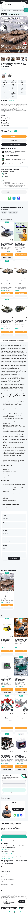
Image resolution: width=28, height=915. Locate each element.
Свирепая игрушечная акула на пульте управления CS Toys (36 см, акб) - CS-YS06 (20, 717)
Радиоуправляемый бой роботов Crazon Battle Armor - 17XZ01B (6, 717)
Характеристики (12, 340)
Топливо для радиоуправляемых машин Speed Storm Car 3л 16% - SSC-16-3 (20, 756)
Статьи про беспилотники (7, 879)
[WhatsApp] (9, 199)
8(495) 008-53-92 (5, 849)
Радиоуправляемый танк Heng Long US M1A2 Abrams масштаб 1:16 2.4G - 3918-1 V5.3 (21, 321)
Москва (12, 171)
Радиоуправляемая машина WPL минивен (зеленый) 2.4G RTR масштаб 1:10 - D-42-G (20, 679)
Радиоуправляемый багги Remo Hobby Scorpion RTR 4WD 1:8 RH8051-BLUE (21, 640)
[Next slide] (26, 28)
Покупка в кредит (5, 887)
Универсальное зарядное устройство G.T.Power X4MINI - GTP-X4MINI (7, 679)
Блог (2, 876)
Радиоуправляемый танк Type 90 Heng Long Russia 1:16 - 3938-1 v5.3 (7, 283)
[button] (7, 280)
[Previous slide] (2, 28)
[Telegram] (14, 199)
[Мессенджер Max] (18, 199)
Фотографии (14, 51)
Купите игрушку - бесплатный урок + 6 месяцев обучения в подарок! (20, 244)
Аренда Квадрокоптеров (7, 884)
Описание (5, 340)
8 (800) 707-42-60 (6, 858)
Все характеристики (5, 125)
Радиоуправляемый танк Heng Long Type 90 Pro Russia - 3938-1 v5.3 (21, 283)
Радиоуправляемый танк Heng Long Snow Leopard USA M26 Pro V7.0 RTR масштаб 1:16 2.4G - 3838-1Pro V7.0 (7, 321)
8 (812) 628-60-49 (5, 853)
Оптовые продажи (5, 874)
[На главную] (14, 908)
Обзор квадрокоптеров (6, 881)
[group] (14, 35)
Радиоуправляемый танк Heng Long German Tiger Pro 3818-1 (7, 244)
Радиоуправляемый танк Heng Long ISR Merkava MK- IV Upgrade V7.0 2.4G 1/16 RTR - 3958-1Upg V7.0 (7, 595)
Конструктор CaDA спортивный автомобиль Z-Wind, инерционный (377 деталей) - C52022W (7, 756)
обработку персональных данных (17, 840)
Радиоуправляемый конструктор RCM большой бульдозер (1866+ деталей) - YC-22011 (7, 640)
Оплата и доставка (21, 340)
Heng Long (4, 14)
